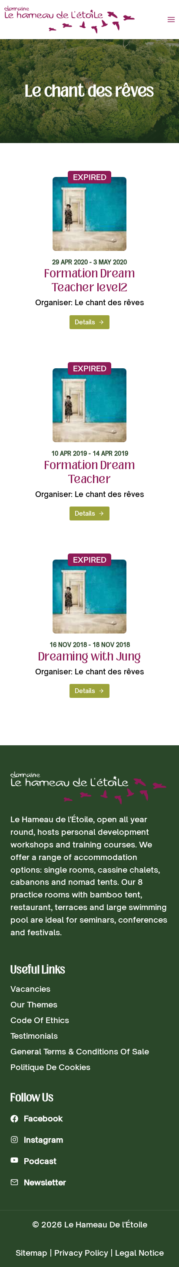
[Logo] (88, 788)
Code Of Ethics (39, 1020)
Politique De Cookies (50, 1067)
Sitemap (31, 1252)
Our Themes (33, 1004)
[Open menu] (171, 19)
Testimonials (34, 1035)
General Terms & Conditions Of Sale (79, 1051)
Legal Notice (139, 1252)
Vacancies (30, 989)
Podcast (40, 1161)
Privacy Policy (81, 1252)
